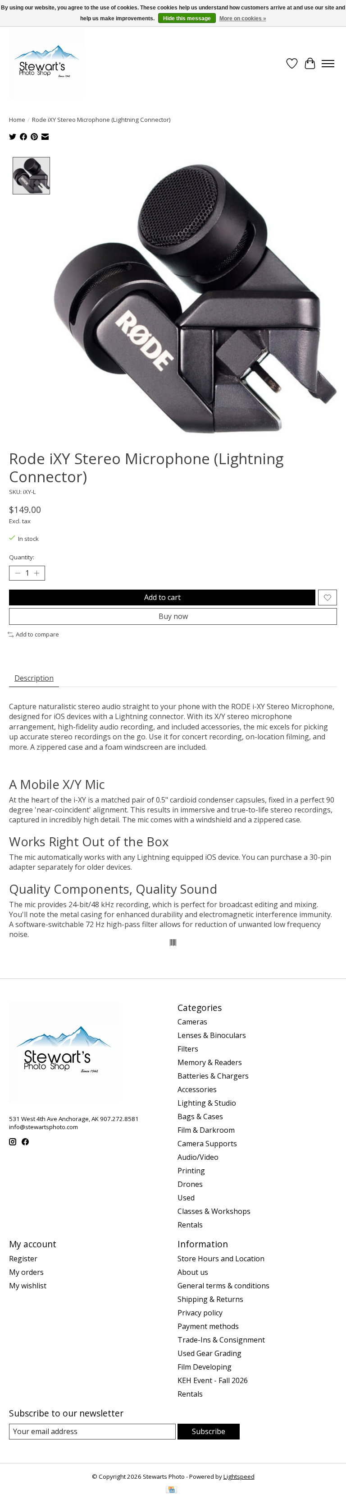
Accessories (197, 1089)
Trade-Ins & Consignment (221, 1340)
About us (193, 1272)
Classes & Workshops (214, 1211)
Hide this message (187, 18)
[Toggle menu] (328, 64)
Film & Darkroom (206, 1130)
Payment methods (208, 1326)
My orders (26, 1272)
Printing (191, 1171)
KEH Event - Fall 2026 (213, 1380)
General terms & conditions (223, 1286)
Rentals (190, 1225)
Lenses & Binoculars (212, 1035)
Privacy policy (200, 1313)
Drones (190, 1184)
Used (186, 1198)
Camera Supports (207, 1144)
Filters (188, 1049)
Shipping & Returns (210, 1299)
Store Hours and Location (221, 1259)
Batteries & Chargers (213, 1076)
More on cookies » (242, 18)
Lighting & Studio (207, 1103)
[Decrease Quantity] (17, 573)
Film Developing (205, 1367)
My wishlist (27, 1286)
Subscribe (208, 1431)
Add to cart (162, 597)
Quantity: (21, 557)
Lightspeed (239, 1476)
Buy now (173, 616)
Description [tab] (34, 678)
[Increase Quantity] (36, 573)
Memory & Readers (210, 1062)
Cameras (192, 1022)
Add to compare (37, 634)
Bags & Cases (200, 1116)
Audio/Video (198, 1157)
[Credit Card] (171, 1490)
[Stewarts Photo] (47, 63)
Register (23, 1259)
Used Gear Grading (209, 1353)
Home (17, 119)
